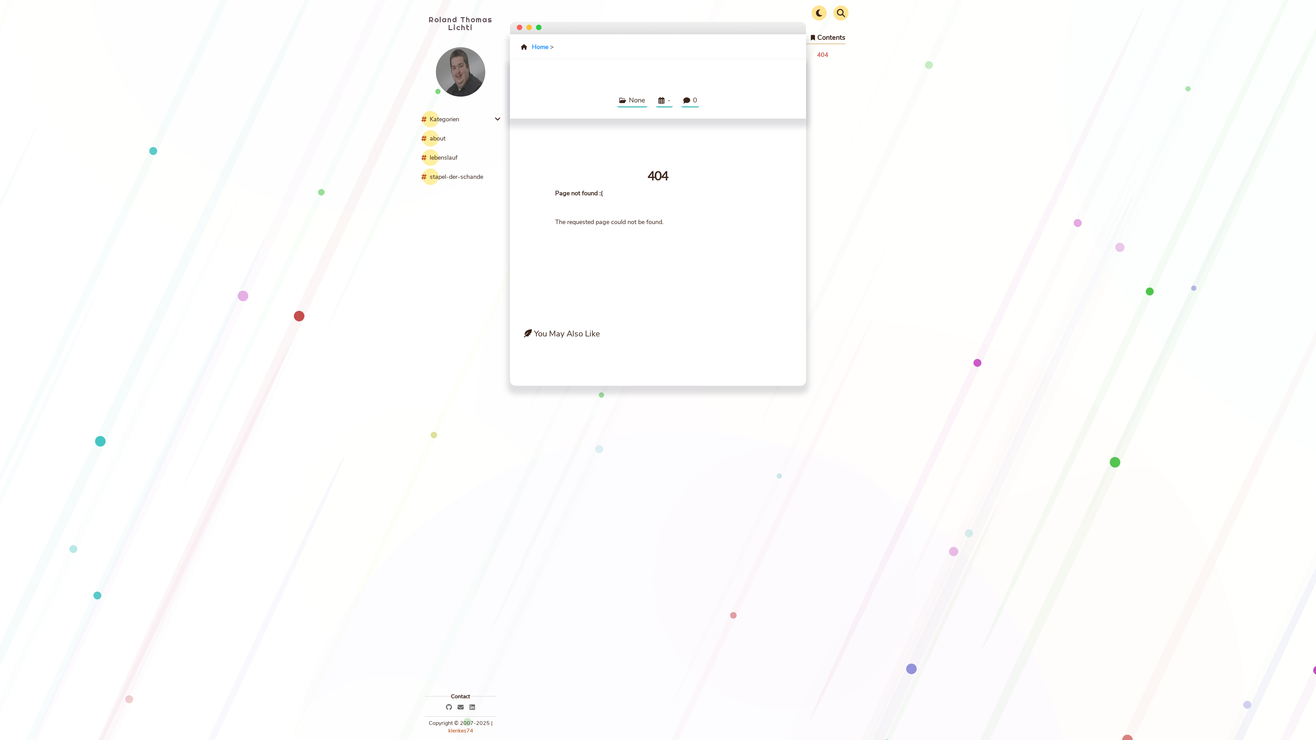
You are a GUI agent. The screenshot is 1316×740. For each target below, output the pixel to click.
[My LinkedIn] (472, 707)
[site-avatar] (460, 95)
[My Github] (449, 707)
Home (540, 47)
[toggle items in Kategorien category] (499, 119)
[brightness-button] (819, 13)
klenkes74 (460, 731)
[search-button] (841, 13)
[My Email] (460, 707)
